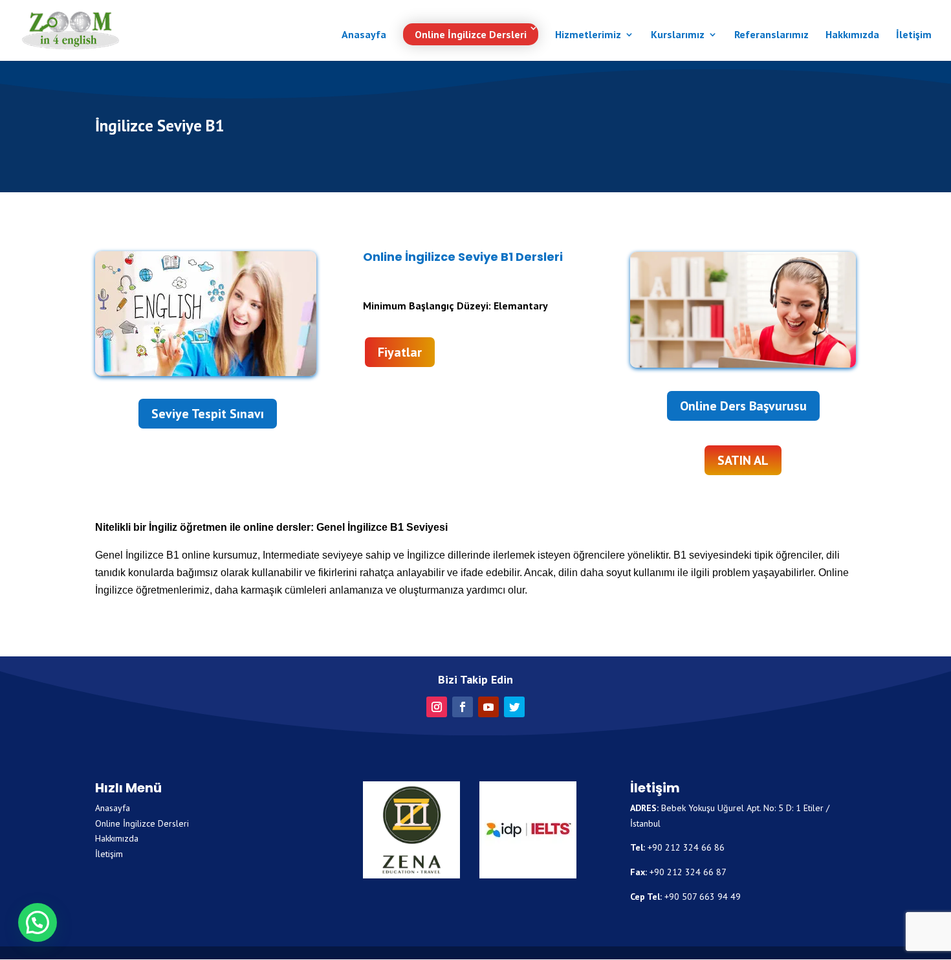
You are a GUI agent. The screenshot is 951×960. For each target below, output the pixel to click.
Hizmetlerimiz (588, 35)
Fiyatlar (400, 352)
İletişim (914, 35)
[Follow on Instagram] (436, 707)
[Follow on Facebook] (462, 707)
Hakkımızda (852, 35)
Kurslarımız (678, 35)
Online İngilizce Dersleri (471, 34)
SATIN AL (743, 460)
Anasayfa (364, 35)
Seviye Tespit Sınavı (207, 413)
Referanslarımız (771, 35)
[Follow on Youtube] (488, 707)
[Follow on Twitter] (514, 707)
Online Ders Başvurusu (743, 405)
